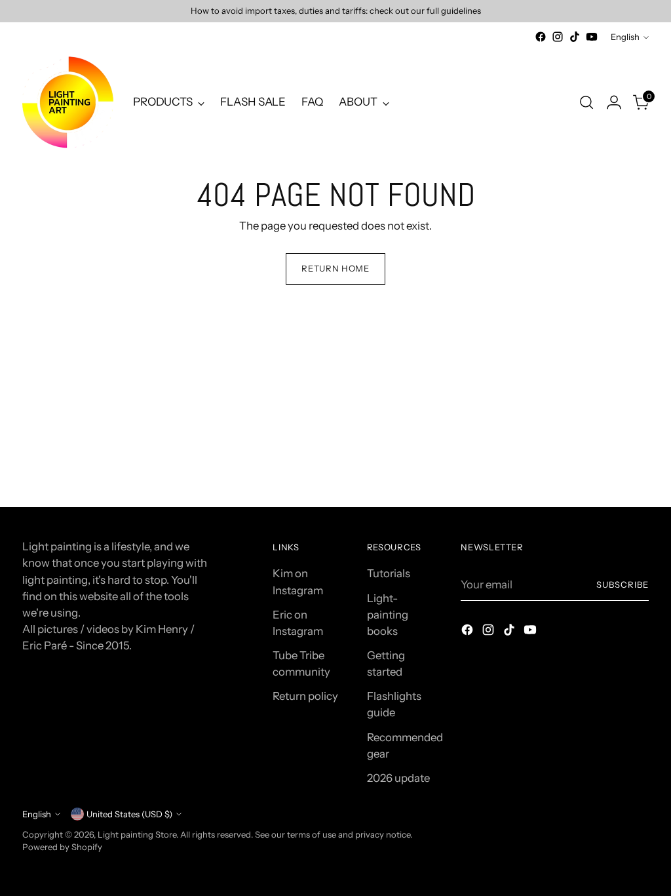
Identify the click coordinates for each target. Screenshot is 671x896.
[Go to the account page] (614, 102)
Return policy (305, 696)
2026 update (398, 777)
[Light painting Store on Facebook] (540, 37)
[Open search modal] (586, 102)
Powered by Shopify (62, 847)
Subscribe (622, 584)
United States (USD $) (129, 814)
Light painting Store (137, 834)
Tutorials (388, 573)
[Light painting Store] (68, 102)
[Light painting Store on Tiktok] (575, 37)
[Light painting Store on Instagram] (558, 37)
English (625, 36)
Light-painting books (387, 615)
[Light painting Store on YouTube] (592, 37)
